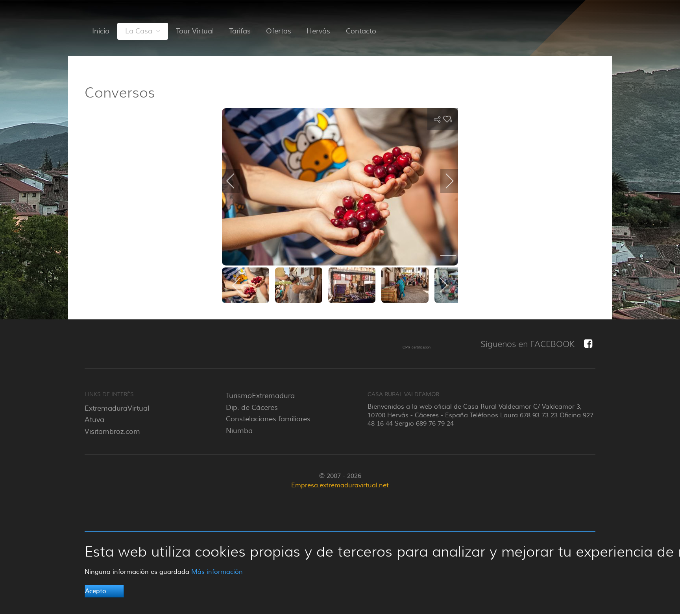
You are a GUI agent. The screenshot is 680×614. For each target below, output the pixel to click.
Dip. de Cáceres (252, 407)
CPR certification (417, 347)
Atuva (94, 419)
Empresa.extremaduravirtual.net (340, 485)
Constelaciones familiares (268, 419)
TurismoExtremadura (260, 395)
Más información (217, 572)
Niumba (239, 430)
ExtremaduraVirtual (117, 408)
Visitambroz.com (112, 431)
